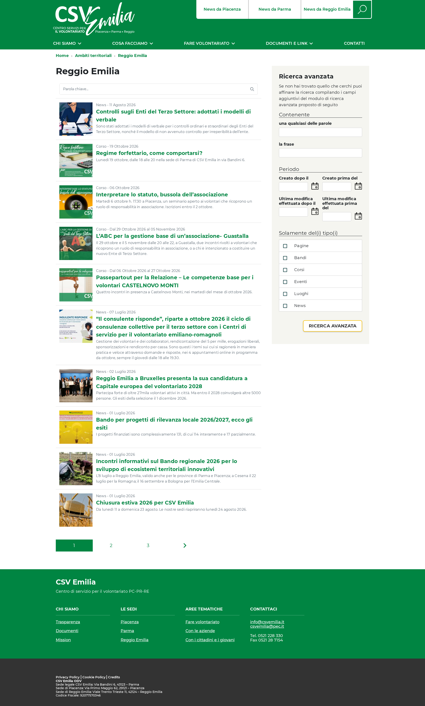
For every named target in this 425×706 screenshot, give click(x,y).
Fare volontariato (206, 43)
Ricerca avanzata (332, 326)
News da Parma (275, 9)
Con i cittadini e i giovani (210, 640)
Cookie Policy (94, 677)
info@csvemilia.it (267, 622)
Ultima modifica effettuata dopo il (297, 201)
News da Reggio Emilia (327, 9)
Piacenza (130, 622)
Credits (114, 677)
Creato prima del (339, 178)
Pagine (301, 245)
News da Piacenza (222, 9)
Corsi (298, 269)
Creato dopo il (294, 178)
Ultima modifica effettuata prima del (339, 203)
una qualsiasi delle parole (305, 123)
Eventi (300, 281)
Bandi (299, 257)
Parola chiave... (75, 89)
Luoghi (300, 293)
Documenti (67, 630)
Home (62, 55)
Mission (63, 640)
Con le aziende (200, 630)
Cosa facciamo (129, 43)
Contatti (354, 43)
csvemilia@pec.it (267, 626)
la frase (286, 144)
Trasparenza (68, 622)
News (299, 305)
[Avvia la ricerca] (252, 89)
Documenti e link (286, 43)
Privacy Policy (68, 677)
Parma (127, 630)
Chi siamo (64, 43)
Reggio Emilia (135, 640)
